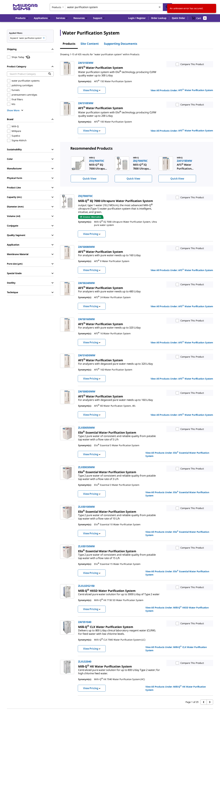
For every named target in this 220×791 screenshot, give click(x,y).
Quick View (89, 178)
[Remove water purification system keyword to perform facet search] (44, 38)
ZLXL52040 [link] (84, 661)
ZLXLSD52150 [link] (86, 586)
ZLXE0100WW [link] (86, 506)
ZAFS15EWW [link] (85, 63)
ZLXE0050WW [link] (86, 427)
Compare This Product (192, 64)
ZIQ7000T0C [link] (85, 196)
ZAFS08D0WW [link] (86, 391)
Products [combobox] (56, 7)
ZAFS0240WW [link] (86, 283)
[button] (136, 18)
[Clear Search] (160, 7)
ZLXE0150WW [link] (86, 546)
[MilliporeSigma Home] (25, 7)
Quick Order (178, 18)
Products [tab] (69, 44)
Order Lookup (158, 18)
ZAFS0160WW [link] (86, 319)
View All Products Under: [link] (182, 90)
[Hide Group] (52, 49)
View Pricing (90, 90)
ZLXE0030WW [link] (86, 467)
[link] (117, 72)
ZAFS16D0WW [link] (86, 355)
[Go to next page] (210, 702)
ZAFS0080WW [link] (86, 247)
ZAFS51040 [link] (84, 622)
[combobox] (111, 7)
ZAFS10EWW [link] (85, 103)
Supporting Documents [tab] (120, 44)
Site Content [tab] (90, 44)
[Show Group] (52, 149)
